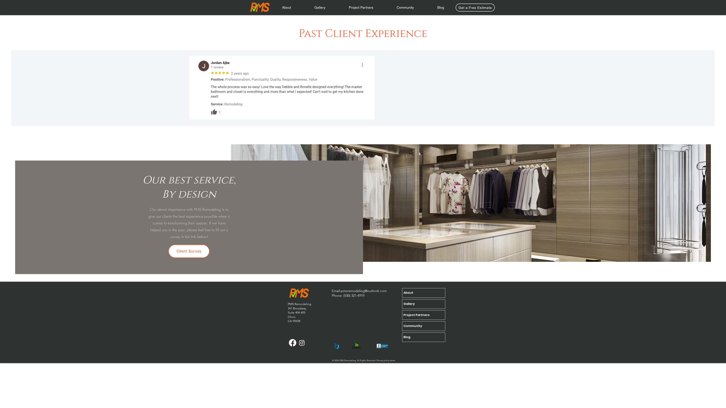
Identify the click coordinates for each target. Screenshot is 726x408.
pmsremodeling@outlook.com (364, 291)
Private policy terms (386, 360)
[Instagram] (302, 342)
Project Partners (416, 315)
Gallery (409, 304)
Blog (406, 337)
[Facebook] (292, 342)
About (408, 293)
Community (412, 326)
